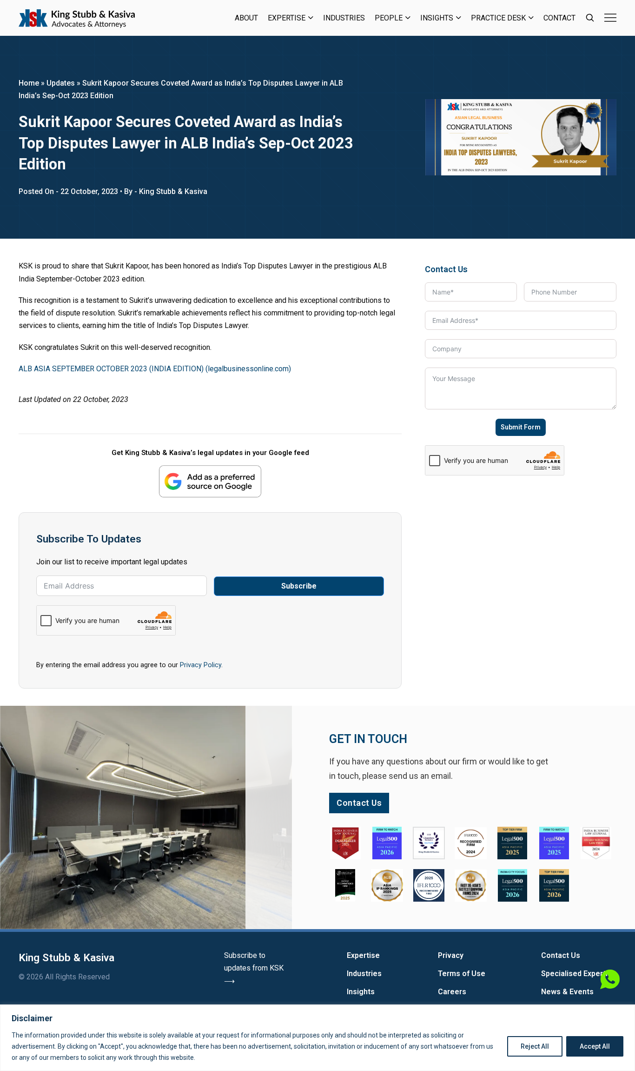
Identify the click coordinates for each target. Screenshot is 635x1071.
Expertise (286, 17)
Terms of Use (461, 973)
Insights (436, 17)
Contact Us (560, 955)
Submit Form (521, 427)
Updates (60, 83)
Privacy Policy (200, 665)
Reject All (535, 1046)
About (246, 17)
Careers (452, 991)
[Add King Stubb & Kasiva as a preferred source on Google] (210, 481)
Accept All (595, 1046)
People (389, 17)
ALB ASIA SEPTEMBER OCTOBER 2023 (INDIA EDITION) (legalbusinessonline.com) (155, 368)
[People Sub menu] (407, 17)
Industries (344, 17)
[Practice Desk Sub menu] (531, 17)
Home (29, 83)
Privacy (450, 955)
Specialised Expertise (578, 973)
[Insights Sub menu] (458, 17)
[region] (317, 1037)
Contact (559, 17)
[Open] (610, 18)
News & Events (567, 991)
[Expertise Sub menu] (310, 17)
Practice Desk (498, 17)
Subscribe (299, 586)
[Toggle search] (590, 17)
